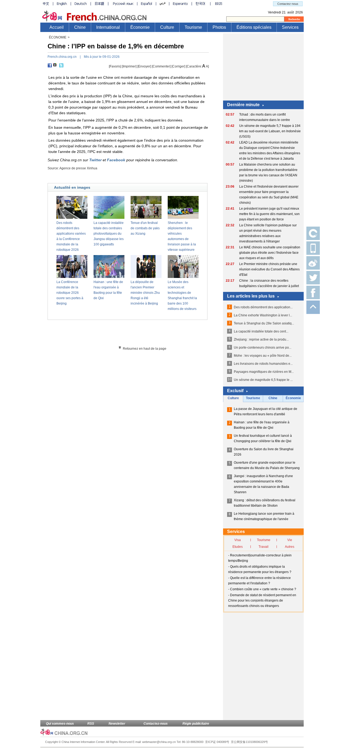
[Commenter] (161, 66)
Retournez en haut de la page (144, 349)
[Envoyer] (144, 66)
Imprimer (129, 66)
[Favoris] (115, 66)
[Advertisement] (137, 335)
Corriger (178, 66)
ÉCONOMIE (57, 37)
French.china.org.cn (62, 57)
